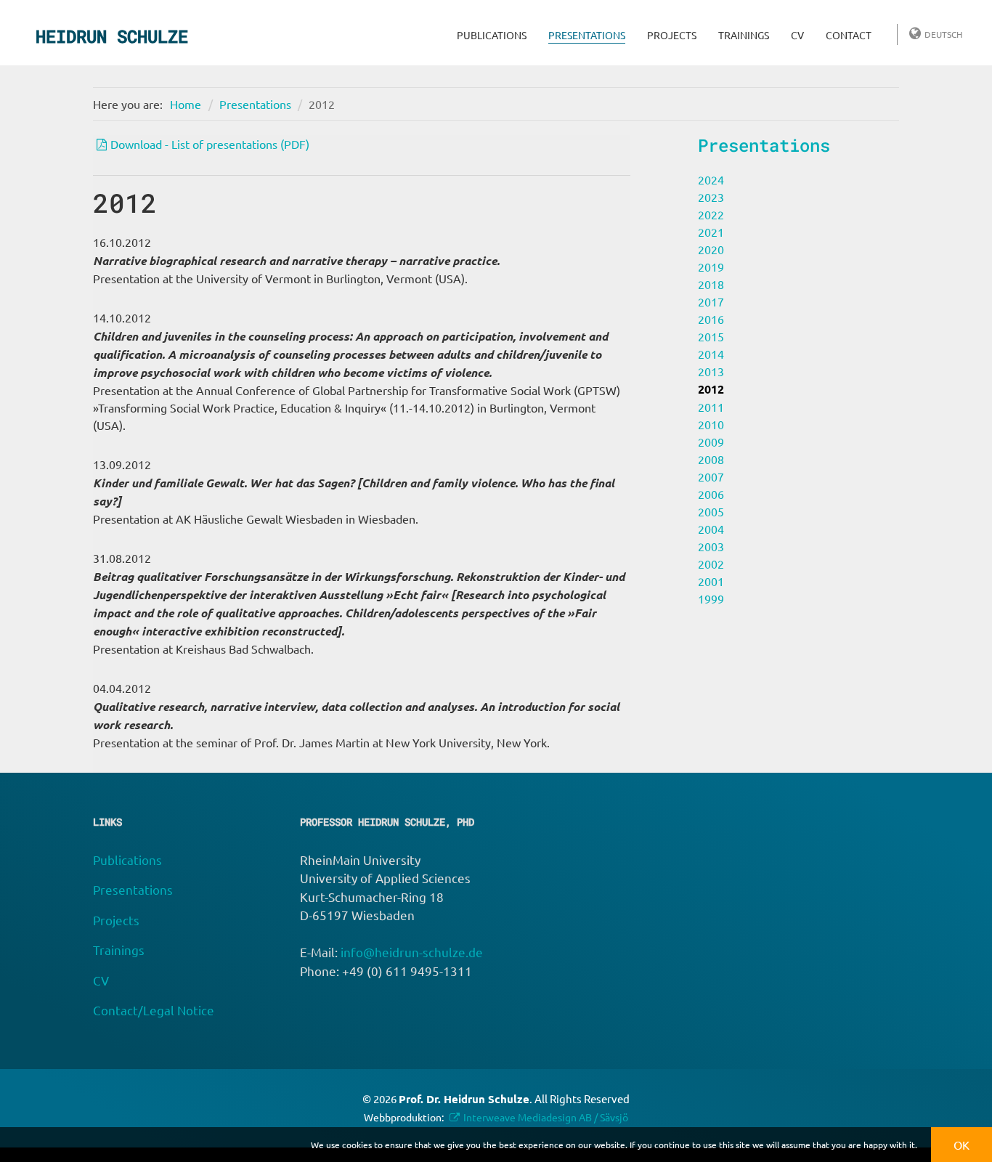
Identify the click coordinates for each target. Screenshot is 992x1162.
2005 (711, 511)
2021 (711, 231)
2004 (711, 528)
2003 (711, 546)
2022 (711, 214)
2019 (711, 266)
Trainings (743, 34)
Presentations (586, 34)
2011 (711, 406)
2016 (711, 319)
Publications (492, 34)
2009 (711, 441)
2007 (711, 476)
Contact (848, 34)
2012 (322, 104)
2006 (711, 494)
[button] (921, 1146)
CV (797, 34)
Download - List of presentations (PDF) (209, 144)
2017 (711, 301)
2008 (711, 459)
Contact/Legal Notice (153, 1009)
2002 (711, 563)
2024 (711, 179)
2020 (711, 249)
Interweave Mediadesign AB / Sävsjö (545, 1117)
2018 (711, 284)
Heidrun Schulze (112, 36)
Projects (671, 34)
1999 (711, 598)
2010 (711, 424)
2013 (711, 371)
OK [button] (961, 1144)
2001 (711, 581)
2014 (711, 353)
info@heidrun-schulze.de (412, 951)
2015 (711, 336)
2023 (711, 197)
